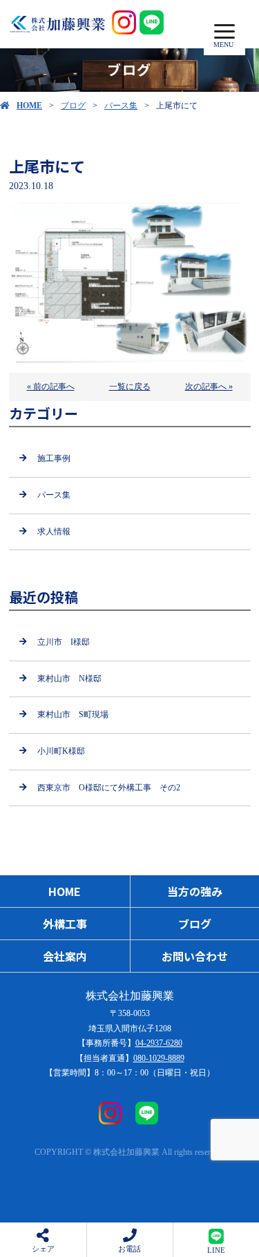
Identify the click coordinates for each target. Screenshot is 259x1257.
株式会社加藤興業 (130, 996)
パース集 (120, 105)
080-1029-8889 (158, 1058)
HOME (29, 105)
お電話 (129, 1249)
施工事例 (53, 458)
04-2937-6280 (158, 1043)
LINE (216, 1250)
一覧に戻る (130, 386)
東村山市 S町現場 (72, 714)
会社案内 (65, 956)
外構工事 (65, 923)
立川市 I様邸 (63, 642)
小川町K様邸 (61, 751)
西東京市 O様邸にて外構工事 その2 (108, 787)
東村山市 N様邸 (69, 678)
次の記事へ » (209, 386)
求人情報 (53, 531)
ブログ (73, 105)
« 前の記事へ (51, 386)
